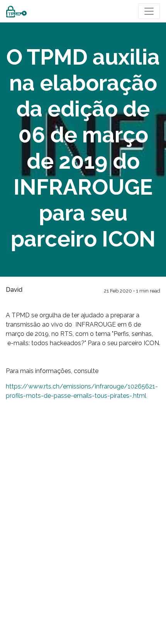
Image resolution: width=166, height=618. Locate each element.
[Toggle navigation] (149, 11)
